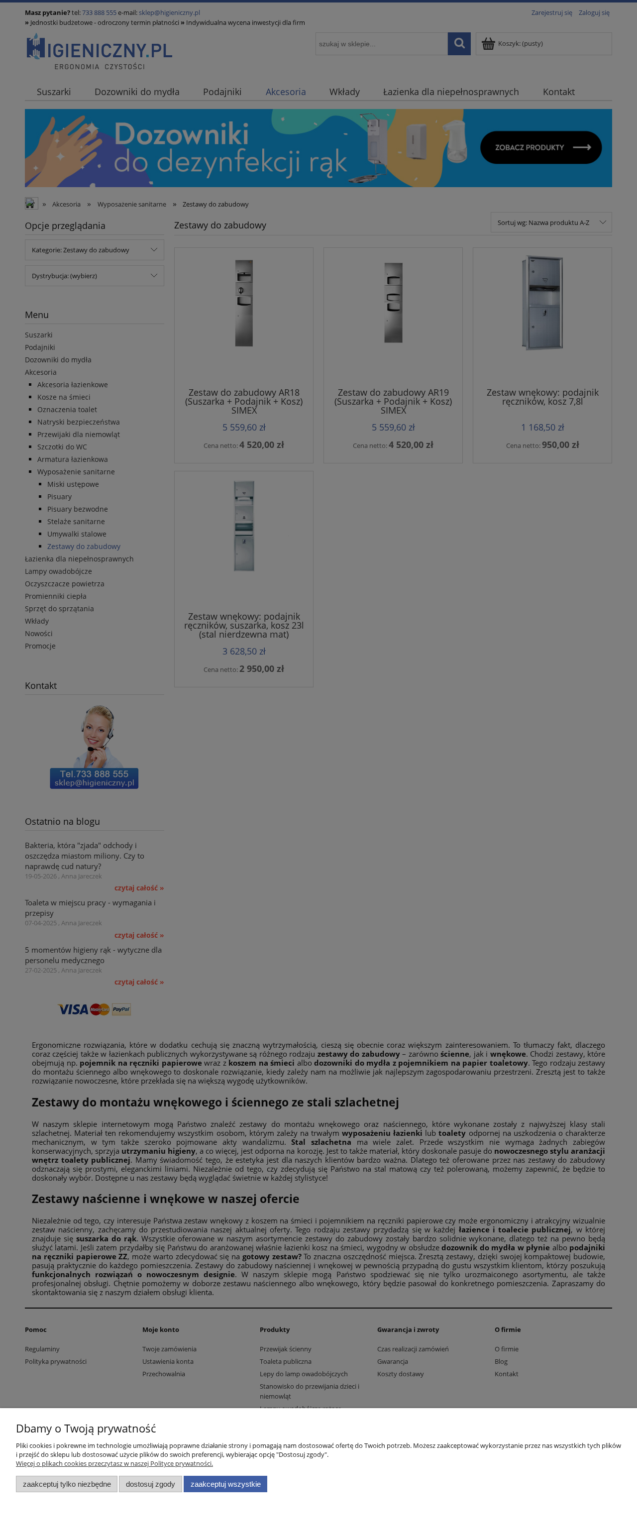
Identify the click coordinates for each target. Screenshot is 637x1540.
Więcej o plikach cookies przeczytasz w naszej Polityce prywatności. (114, 1463)
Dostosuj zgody (150, 1484)
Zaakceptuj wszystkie (226, 1484)
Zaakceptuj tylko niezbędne (67, 1484)
